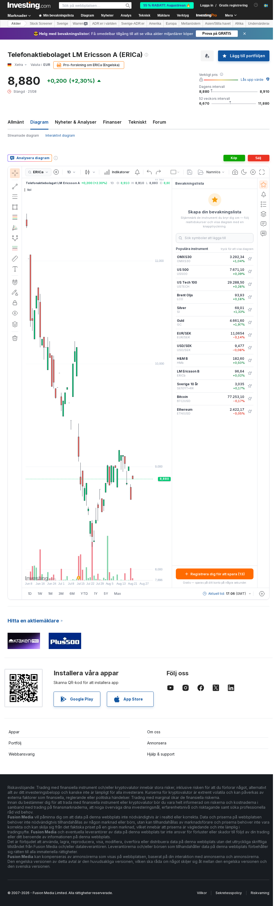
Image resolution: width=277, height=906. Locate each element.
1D (30, 594)
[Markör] (15, 173)
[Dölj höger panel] (170, 383)
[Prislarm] (137, 172)
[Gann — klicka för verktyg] (15, 228)
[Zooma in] (89, 573)
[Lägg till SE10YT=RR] (249, 386)
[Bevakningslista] (263, 184)
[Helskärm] (262, 172)
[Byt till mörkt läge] (244, 172)
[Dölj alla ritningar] (15, 313)
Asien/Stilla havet (217, 23)
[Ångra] (149, 172)
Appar (14, 732)
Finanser (112, 122)
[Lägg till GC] (249, 322)
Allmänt (16, 122)
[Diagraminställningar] (253, 172)
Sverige (62, 23)
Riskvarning (260, 893)
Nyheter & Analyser (76, 122)
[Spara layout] (190, 172)
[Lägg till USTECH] (249, 284)
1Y (96, 594)
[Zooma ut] (82, 573)
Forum (159, 122)
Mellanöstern (190, 23)
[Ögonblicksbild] (235, 172)
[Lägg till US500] (249, 271)
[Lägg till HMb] (249, 360)
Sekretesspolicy (229, 893)
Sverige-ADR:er (132, 23)
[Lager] (15, 324)
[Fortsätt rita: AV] (15, 292)
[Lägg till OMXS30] (249, 259)
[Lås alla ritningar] (15, 303)
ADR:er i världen (104, 23)
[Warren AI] (263, 233)
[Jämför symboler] (56, 172)
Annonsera (156, 743)
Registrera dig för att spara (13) (217, 574)
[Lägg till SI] (249, 310)
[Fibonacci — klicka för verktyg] (15, 217)
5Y (106, 594)
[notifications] (256, 5)
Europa (171, 23)
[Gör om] (158, 172)
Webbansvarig (22, 754)
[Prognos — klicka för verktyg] (15, 248)
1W (40, 594)
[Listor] (263, 204)
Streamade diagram (23, 135)
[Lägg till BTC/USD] (249, 399)
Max (117, 594)
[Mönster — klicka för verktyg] (15, 238)
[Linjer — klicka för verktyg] (15, 186)
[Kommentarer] (263, 223)
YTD (84, 594)
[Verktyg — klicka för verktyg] (15, 259)
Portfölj (15, 743)
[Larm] (263, 194)
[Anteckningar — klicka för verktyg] (15, 269)
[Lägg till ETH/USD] (249, 411)
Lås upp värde (252, 80)
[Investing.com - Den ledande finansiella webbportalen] (29, 5)
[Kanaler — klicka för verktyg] (15, 197)
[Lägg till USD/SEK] (249, 348)
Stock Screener (41, 23)
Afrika (239, 23)
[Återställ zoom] (111, 573)
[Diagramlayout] (175, 172)
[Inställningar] (262, 594)
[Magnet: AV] (15, 282)
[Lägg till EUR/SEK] (249, 335)
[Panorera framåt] (104, 573)
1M (50, 594)
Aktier (16, 23)
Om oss (153, 732)
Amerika (155, 23)
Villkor (202, 893)
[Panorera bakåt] (96, 573)
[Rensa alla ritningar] (15, 338)
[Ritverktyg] (23, 383)
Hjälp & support (160, 754)
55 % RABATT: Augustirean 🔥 (166, 5)
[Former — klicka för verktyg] (15, 207)
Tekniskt (137, 122)
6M (72, 594)
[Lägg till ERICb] (249, 373)
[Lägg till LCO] (249, 297)
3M (61, 594)
